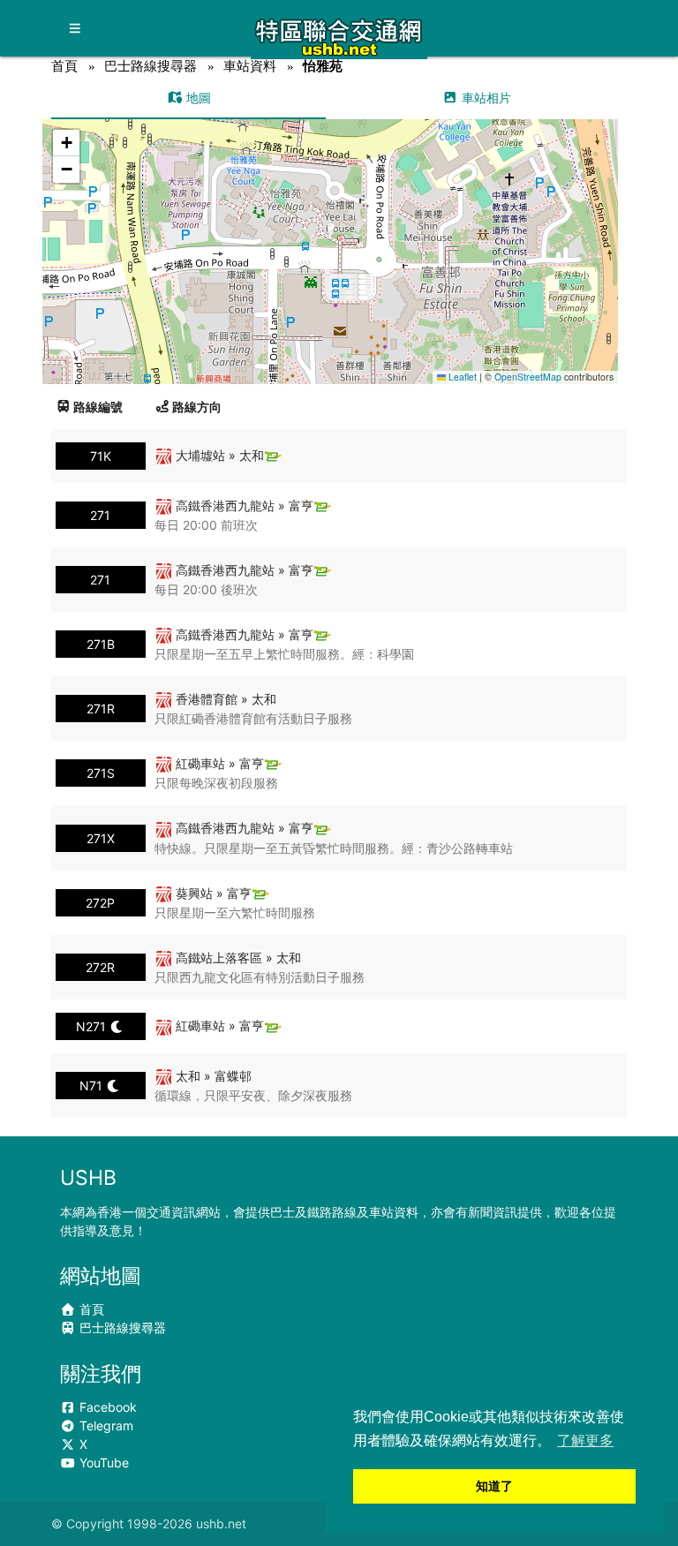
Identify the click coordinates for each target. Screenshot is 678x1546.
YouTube (102, 1462)
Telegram (104, 1425)
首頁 (64, 65)
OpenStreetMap (527, 376)
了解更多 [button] (585, 1440)
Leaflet (461, 376)
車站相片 (484, 97)
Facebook (106, 1406)
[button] (331, 234)
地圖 (197, 97)
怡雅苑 (323, 65)
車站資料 (249, 65)
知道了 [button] (494, 1486)
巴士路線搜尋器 (150, 65)
